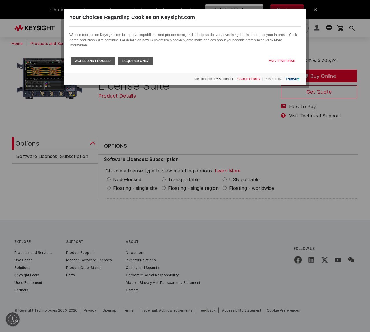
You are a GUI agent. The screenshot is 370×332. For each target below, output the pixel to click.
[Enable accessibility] (13, 319)
